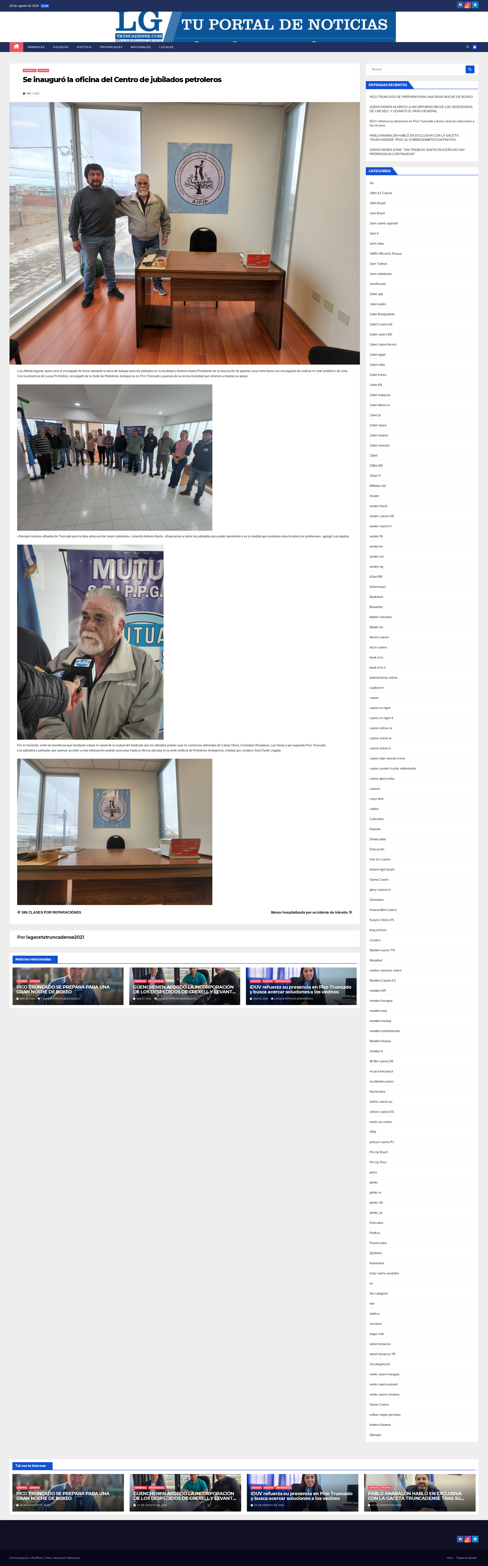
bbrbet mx (376, 627)
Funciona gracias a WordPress (27, 1557)
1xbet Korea (378, 374)
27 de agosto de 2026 (152, 1505)
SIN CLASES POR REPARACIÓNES (51, 912)
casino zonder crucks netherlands (393, 768)
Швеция (375, 1434)
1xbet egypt (378, 354)
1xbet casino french (383, 344)
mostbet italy (378, 1010)
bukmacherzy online (384, 677)
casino (374, 697)
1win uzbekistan (381, 273)
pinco (373, 1172)
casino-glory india (382, 778)
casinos (375, 788)
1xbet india (377, 364)
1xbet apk (376, 294)
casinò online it (380, 748)
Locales (166, 47)
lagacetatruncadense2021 (55, 937)
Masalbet (376, 960)
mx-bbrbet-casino (382, 1081)
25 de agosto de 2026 (269, 1505)
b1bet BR (376, 576)
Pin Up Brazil (379, 1152)
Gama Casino (379, 879)
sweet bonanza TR (383, 1354)
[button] (467, 47)
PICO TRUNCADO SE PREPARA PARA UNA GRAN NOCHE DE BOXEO (62, 989)
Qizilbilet (376, 1253)
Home (450, 1557)
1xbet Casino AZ (381, 324)
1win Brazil (377, 213)
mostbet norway (381, 1021)
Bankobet (376, 597)
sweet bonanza (380, 1344)
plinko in (375, 1192)
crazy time (377, 798)
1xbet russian (379, 435)
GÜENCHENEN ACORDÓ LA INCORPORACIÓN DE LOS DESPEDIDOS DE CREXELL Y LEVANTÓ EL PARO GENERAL (184, 991)
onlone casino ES (382, 1111)
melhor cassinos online (386, 970)
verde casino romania (385, 1394)
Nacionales (141, 47)
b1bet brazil (378, 586)
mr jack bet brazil (381, 1071)
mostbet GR (378, 990)
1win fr (374, 233)
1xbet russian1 (380, 445)
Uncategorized (380, 1364)
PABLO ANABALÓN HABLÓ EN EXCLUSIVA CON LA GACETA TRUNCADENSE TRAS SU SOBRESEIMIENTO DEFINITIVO (414, 1498)
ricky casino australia (384, 1273)
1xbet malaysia (380, 395)
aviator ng (376, 566)
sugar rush (377, 1334)
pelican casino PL (382, 1142)
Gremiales (36, 47)
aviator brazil (379, 506)
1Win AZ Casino (381, 193)
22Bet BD (376, 465)
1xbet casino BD (381, 334)
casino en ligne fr (381, 718)
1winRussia (378, 284)
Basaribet (376, 607)
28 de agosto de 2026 (35, 1505)
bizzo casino (378, 647)
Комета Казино (380, 1424)
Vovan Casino (379, 1404)
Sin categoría (379, 1293)
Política (84, 47)
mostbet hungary (381, 1000)
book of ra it (378, 667)
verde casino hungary (385, 1374)
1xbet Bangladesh (382, 314)
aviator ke (376, 546)
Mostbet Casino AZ (383, 980)
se (371, 1283)
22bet (373, 455)
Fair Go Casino (380, 859)
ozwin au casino (381, 1121)
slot (372, 1303)
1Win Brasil (378, 203)
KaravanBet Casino (383, 909)
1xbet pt (375, 415)
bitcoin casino (379, 637)
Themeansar (73, 1557)
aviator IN (376, 536)
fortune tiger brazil (382, 869)
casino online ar (381, 738)
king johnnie (378, 930)
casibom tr (377, 687)
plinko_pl (376, 1212)
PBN (373, 1132)
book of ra (376, 657)
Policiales (376, 1222)
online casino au (381, 1101)
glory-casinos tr (380, 889)
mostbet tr (376, 1051)
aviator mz (377, 556)
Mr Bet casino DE (382, 1061)
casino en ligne (380, 708)
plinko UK (376, 1202)
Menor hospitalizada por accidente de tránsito (310, 912)
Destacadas (378, 839)
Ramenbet (377, 1263)
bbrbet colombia (381, 617)
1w (372, 183)
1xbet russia (378, 425)
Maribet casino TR (382, 950)
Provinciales (111, 47)
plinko (374, 1182)
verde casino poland (384, 1384)
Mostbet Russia (380, 1041)
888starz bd (378, 485)
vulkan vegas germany (385, 1414)
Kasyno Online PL (382, 920)
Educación (377, 849)
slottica (375, 1313)
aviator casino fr (381, 526)
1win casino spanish (384, 223)
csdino (374, 809)
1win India (377, 243)
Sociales (60, 47)
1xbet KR (376, 384)
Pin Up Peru (378, 1162)
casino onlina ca (381, 728)
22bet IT (375, 475)
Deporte (22, 981)
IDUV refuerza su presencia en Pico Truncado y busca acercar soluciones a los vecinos (300, 989)
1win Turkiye (378, 263)
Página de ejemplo (467, 1557)
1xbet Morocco (380, 405)
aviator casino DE (382, 516)
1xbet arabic (378, 304)
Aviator (374, 496)
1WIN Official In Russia (386, 253)
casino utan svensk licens (387, 758)
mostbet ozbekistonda (385, 1031)
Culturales (377, 819)
